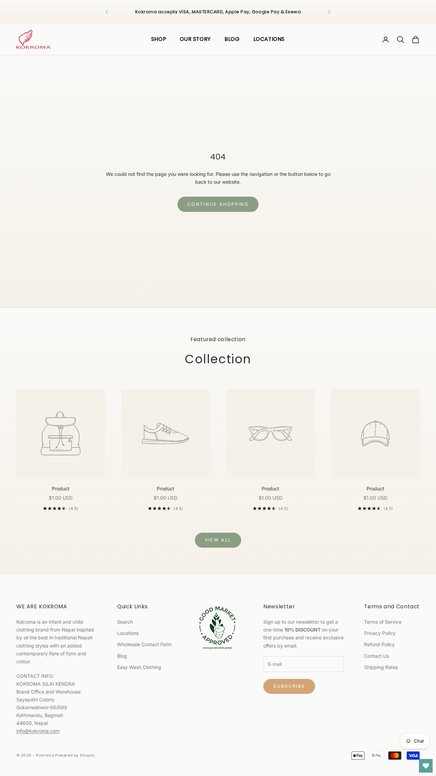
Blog (122, 656)
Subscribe (289, 686)
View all (218, 540)
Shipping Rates (381, 667)
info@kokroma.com (38, 731)
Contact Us (376, 656)
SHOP (159, 39)
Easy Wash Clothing (139, 667)
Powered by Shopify (75, 755)
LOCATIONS (269, 39)
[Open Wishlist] (426, 766)
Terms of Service (383, 622)
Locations (128, 633)
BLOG (232, 39)
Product (60, 488)
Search (125, 622)
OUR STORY (195, 39)
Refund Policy (379, 644)
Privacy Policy (379, 633)
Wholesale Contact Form (144, 644)
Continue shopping (218, 204)
